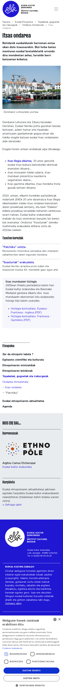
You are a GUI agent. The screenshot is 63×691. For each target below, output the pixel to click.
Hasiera (6, 22)
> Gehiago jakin (12, 504)
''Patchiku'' (11, 392)
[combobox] (55, 619)
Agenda (7, 406)
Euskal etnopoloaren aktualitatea (23, 401)
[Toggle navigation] (56, 9)
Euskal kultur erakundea (17, 467)
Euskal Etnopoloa (24, 22)
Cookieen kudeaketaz (12, 648)
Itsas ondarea (13, 387)
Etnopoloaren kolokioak (17, 370)
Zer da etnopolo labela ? (17, 354)
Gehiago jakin (13, 603)
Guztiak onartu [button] (31, 670)
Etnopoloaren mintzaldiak (18, 365)
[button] (31, 685)
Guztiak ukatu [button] (31, 678)
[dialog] (31, 653)
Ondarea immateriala (33, 25)
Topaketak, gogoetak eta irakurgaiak (25, 376)
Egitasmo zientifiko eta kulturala (23, 359)
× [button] (59, 619)
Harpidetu (8, 482)
